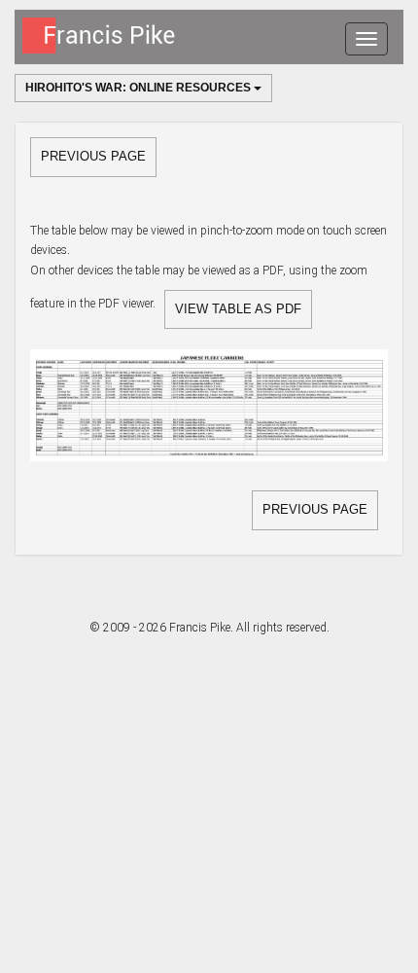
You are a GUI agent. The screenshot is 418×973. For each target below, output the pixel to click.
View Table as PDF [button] (238, 309)
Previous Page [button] (93, 156)
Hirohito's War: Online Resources (139, 87)
